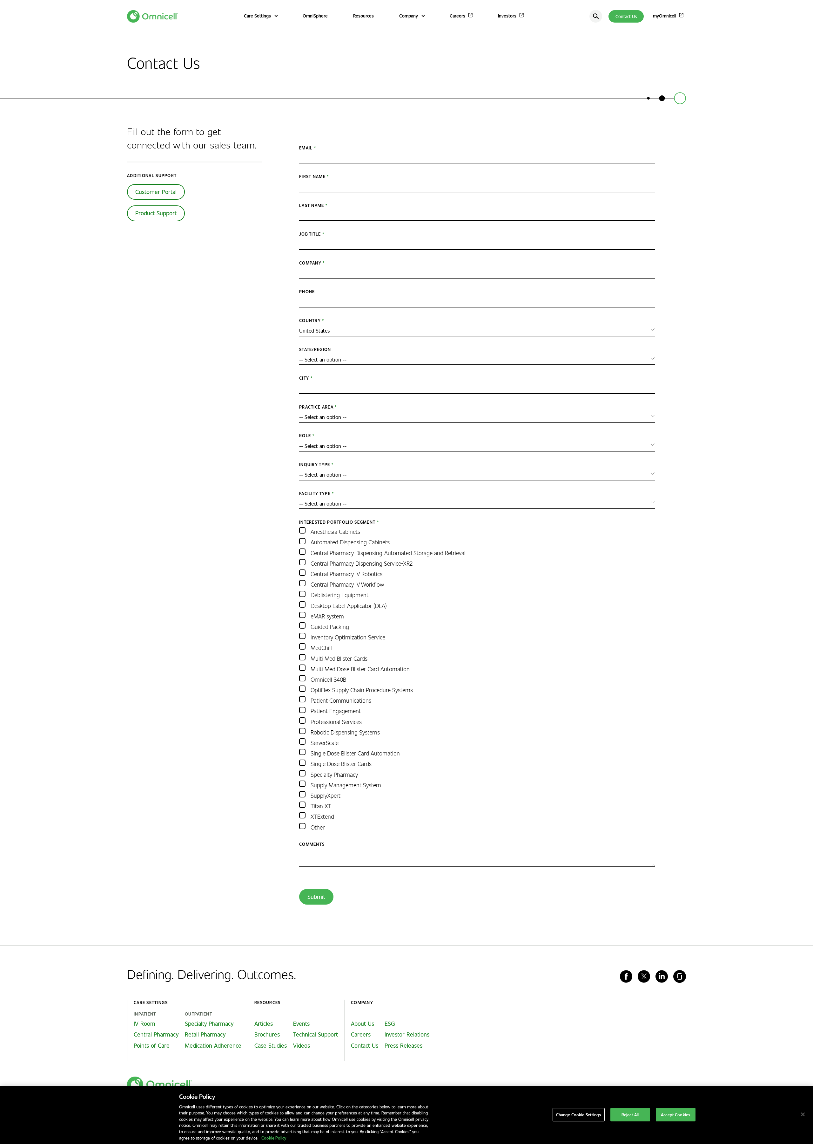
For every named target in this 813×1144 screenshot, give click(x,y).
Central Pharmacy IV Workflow (347, 584)
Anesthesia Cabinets (335, 531)
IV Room (144, 1023)
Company (310, 262)
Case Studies (270, 1045)
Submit (316, 896)
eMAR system (327, 616)
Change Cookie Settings (578, 1114)
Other (318, 827)
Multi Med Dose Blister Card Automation (360, 668)
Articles (263, 1023)
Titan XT (321, 806)
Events (301, 1023)
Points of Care (152, 1045)
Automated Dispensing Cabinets (350, 542)
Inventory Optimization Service (348, 637)
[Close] (803, 1114)
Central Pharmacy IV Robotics (346, 573)
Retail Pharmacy (205, 1034)
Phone (307, 291)
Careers (361, 1034)
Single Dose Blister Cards (341, 763)
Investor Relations (407, 1034)
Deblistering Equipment (339, 594)
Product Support (156, 213)
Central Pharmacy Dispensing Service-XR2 (362, 563)
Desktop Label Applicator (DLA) (349, 605)
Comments (312, 844)
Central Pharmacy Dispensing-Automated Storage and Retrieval (388, 552)
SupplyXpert (325, 795)
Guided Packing (330, 626)
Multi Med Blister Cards (339, 658)
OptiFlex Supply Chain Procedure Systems (362, 689)
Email (306, 147)
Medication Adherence (213, 1045)
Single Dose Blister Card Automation (355, 753)
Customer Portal (156, 192)
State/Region (315, 349)
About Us (362, 1023)
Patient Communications (341, 700)
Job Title (310, 234)
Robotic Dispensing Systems (345, 732)
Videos (301, 1045)
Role (305, 435)
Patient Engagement (336, 710)
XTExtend (322, 816)
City (304, 378)
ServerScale (325, 742)
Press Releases (403, 1045)
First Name (312, 176)
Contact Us (626, 16)
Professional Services (336, 721)
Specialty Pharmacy (334, 774)
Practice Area (316, 407)
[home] (159, 1084)
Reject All (630, 1114)
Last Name (311, 205)
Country (310, 320)
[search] (595, 16)
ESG (390, 1023)
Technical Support (315, 1034)
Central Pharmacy (156, 1034)
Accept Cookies (675, 1114)
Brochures (267, 1034)
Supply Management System (346, 785)
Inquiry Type (314, 464)
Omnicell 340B (328, 679)
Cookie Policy (273, 1137)
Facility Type (315, 493)
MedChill (321, 647)
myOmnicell (664, 16)
